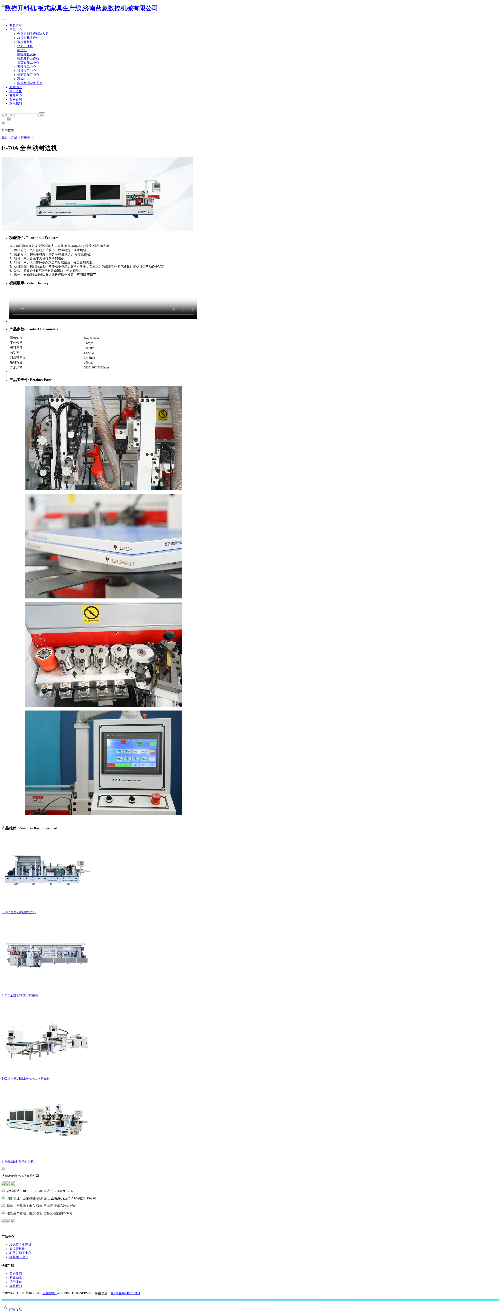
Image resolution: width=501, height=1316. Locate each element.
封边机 (22, 50)
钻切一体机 (25, 46)
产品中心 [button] (15, 29)
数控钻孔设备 (26, 54)
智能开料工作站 (28, 58)
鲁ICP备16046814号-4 (125, 1293)
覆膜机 (22, 79)
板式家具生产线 (28, 38)
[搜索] (42, 114)
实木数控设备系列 (29, 83)
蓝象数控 (49, 1293)
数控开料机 (25, 42)
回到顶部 (13, 1310)
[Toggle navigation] (3, 19)
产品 (14, 137)
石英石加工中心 (28, 62)
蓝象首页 (15, 25)
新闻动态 (15, 87)
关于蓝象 (15, 91)
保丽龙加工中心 (28, 74)
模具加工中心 (26, 70)
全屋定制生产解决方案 (33, 33)
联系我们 (15, 103)
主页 (5, 137)
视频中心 (15, 95)
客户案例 (15, 99)
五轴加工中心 (26, 66)
